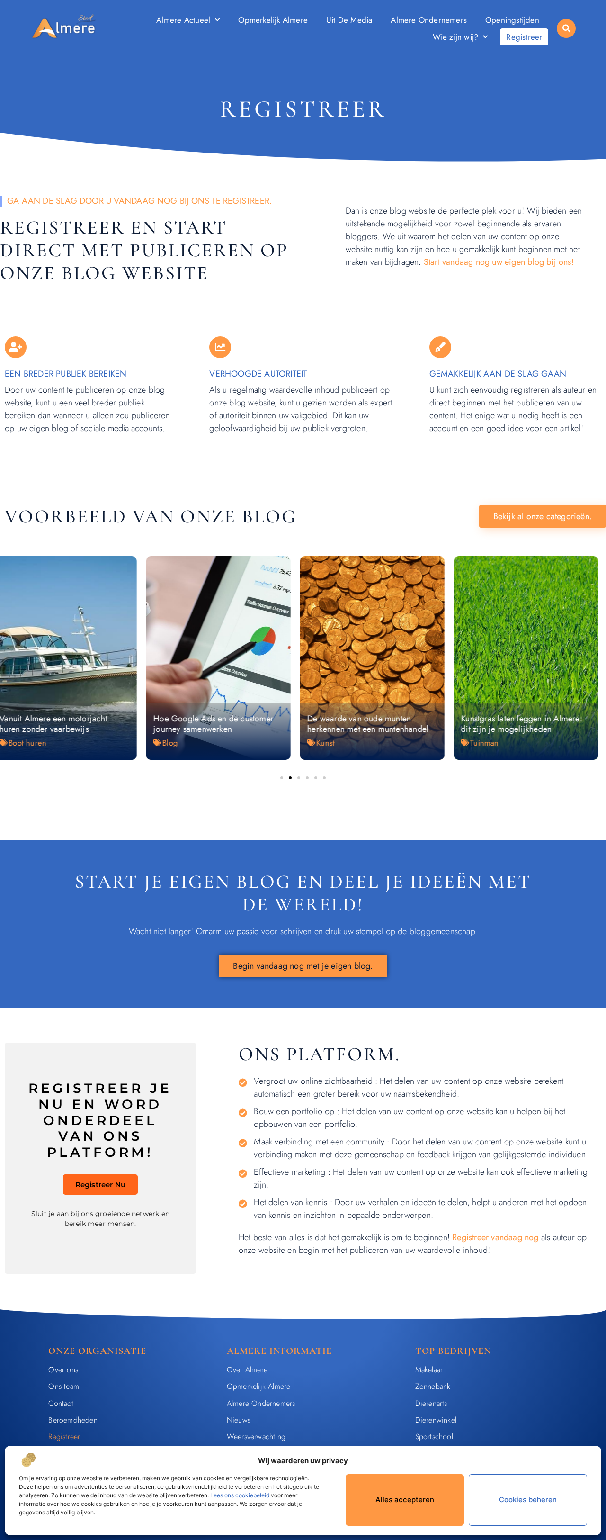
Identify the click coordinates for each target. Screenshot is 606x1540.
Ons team (63, 1386)
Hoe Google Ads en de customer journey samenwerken (67, 723)
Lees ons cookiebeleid (239, 1495)
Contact (60, 1403)
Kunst (179, 742)
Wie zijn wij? (456, 37)
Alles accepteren (404, 1499)
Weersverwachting (256, 1436)
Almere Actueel (183, 20)
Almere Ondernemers (429, 20)
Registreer (524, 37)
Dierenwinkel (435, 1419)
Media (488, 747)
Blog (24, 742)
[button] (566, 28)
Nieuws (238, 1419)
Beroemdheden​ (72, 1419)
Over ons (63, 1369)
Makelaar (429, 1369)
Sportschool (434, 1436)
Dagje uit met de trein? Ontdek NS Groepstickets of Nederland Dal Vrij (532, 724)
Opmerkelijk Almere (273, 20)
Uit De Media (349, 20)
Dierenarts (431, 1403)
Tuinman (338, 742)
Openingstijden (512, 20)
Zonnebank (433, 1386)
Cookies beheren (528, 1499)
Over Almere (247, 1369)
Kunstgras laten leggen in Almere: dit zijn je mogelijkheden (375, 723)
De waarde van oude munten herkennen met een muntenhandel (221, 723)
